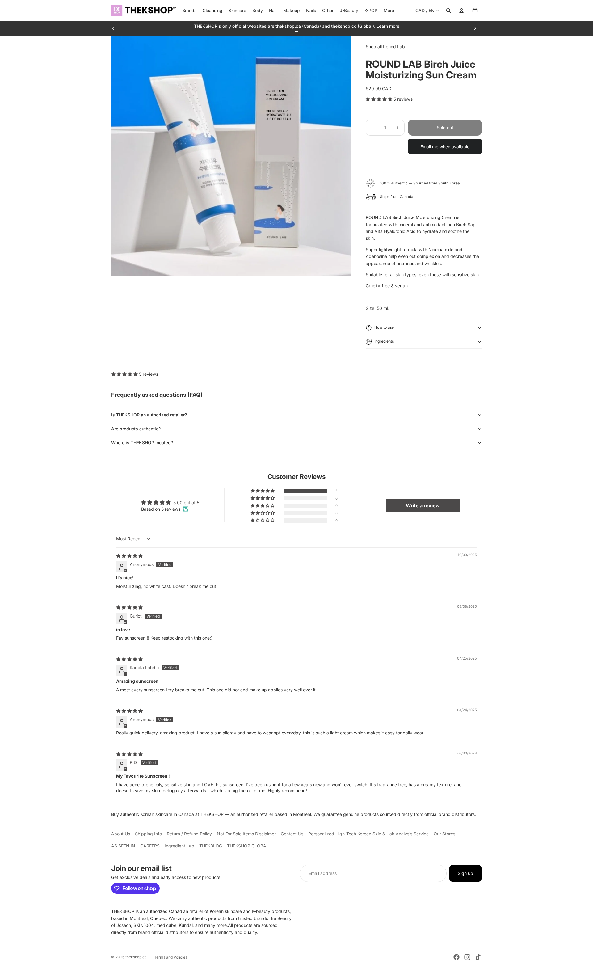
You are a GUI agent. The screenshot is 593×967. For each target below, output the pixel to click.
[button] (379, 99)
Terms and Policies (170, 957)
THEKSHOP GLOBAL (248, 845)
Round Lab (394, 46)
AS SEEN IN (123, 845)
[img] (129, 555)
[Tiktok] (478, 957)
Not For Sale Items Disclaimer (246, 833)
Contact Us (292, 833)
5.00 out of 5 (186, 502)
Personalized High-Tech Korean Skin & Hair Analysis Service (368, 833)
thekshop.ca (136, 957)
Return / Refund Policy (189, 833)
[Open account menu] (461, 10)
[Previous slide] (113, 28)
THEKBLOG (210, 845)
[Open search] (448, 10)
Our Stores (444, 833)
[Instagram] (467, 957)
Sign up (465, 873)
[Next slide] (475, 28)
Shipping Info (148, 833)
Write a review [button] (423, 505)
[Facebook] (456, 957)
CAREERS (150, 845)
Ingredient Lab (179, 845)
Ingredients (384, 341)
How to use (384, 327)
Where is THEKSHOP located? (142, 442)
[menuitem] (389, 10)
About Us (120, 833)
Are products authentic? (136, 428)
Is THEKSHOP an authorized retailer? (149, 414)
